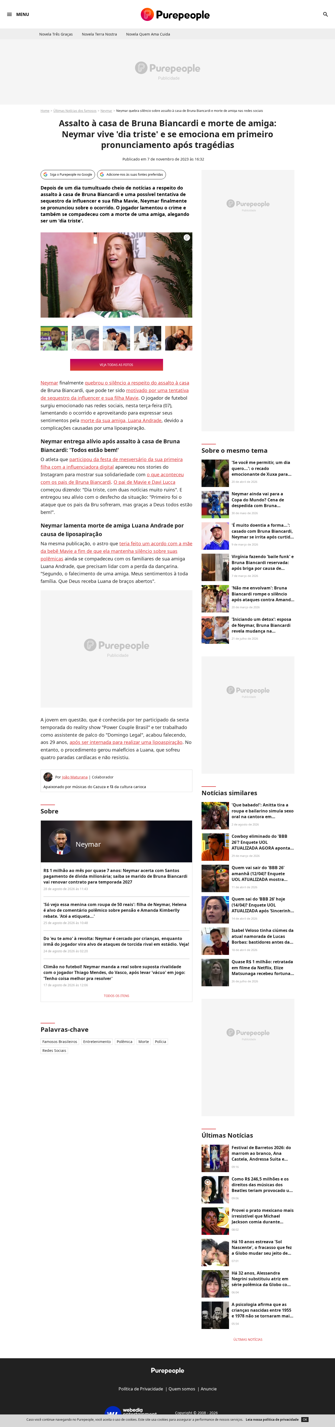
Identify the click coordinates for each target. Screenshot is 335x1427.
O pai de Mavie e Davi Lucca (144, 482)
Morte (143, 1041)
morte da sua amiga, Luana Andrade (121, 420)
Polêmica (124, 1041)
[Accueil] (175, 14)
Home (45, 110)
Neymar (106, 110)
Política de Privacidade (141, 1389)
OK (305, 1419)
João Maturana (75, 777)
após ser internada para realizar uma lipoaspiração (126, 742)
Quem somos (182, 1389)
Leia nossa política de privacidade (272, 1419)
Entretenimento (97, 1041)
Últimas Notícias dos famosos (75, 110)
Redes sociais (54, 1050)
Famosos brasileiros (59, 1041)
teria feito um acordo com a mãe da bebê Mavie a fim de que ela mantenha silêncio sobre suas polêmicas (116, 551)
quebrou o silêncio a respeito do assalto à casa (137, 383)
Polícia (160, 1041)
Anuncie (209, 1389)
